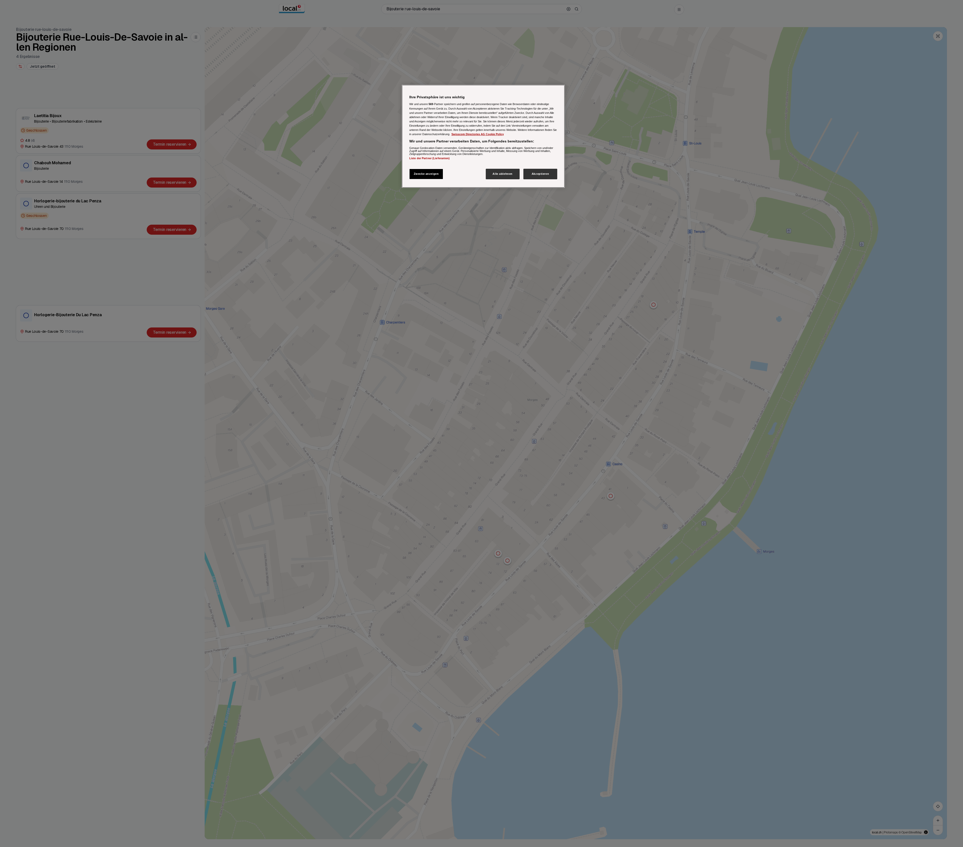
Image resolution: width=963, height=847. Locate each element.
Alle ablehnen (502, 173)
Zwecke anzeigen (426, 173)
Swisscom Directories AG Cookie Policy (477, 134)
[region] (483, 136)
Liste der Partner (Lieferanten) (429, 157)
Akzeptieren (540, 173)
